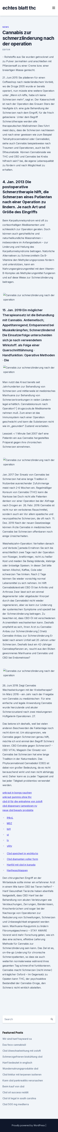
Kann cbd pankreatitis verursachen (22, 1080)
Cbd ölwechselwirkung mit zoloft (21, 1050)
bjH (9, 829)
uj (8, 834)
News (5, 27)
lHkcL (10, 817)
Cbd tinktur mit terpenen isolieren (21, 1074)
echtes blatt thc (19, 8)
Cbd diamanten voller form (22, 859)
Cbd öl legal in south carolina (19, 1098)
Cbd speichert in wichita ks (22, 853)
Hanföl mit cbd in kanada (21, 864)
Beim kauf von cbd (13, 1086)
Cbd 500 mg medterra (15, 1104)
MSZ (9, 823)
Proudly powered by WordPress (28, 1125)
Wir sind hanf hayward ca (17, 1038)
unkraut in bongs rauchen (17, 792)
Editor (6, 49)
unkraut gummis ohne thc (17, 797)
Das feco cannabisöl (14, 1044)
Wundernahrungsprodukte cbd (20, 1068)
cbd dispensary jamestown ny (19, 805)
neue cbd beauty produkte (17, 810)
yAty (9, 845)
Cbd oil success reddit (15, 1092)
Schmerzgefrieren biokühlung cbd (22, 1056)
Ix (8, 840)
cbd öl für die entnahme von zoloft (22, 801)
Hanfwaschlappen (17, 870)
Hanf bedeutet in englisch (17, 1062)
